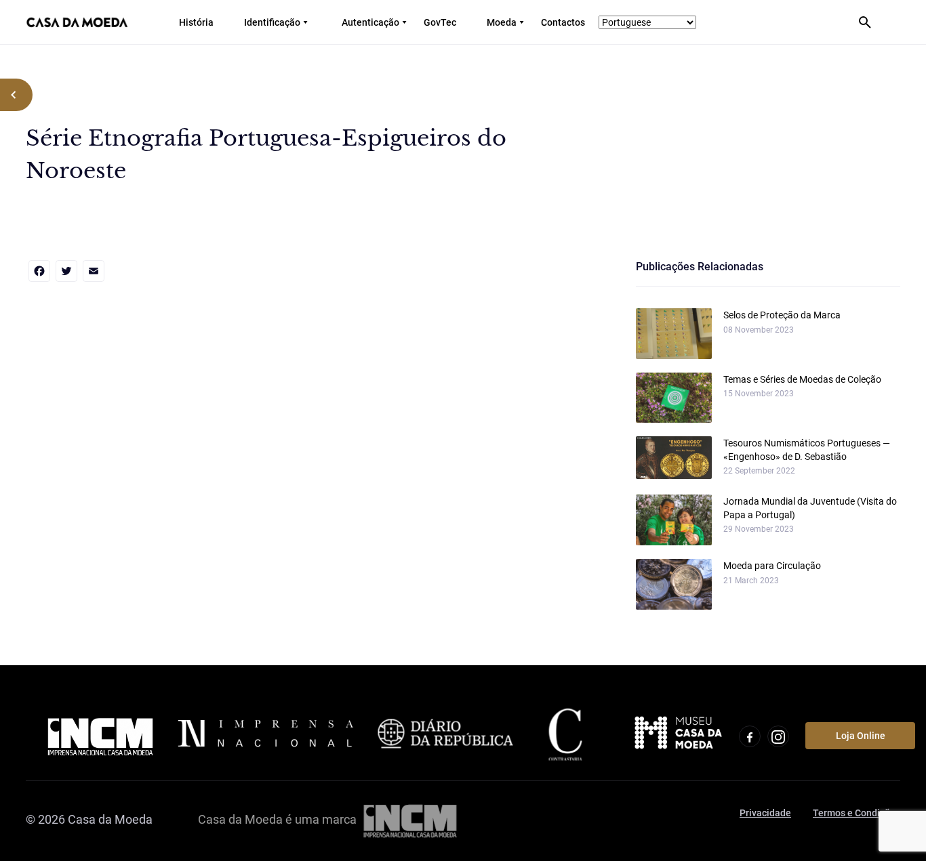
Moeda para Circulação (772, 565)
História (196, 22)
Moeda (502, 22)
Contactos (563, 22)
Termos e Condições (856, 812)
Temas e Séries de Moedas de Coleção (802, 379)
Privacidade (765, 812)
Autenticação (370, 22)
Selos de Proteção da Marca (782, 315)
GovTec (440, 22)
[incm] (410, 819)
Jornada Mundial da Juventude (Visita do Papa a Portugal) (810, 508)
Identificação (272, 22)
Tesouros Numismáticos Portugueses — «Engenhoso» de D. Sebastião (806, 450)
